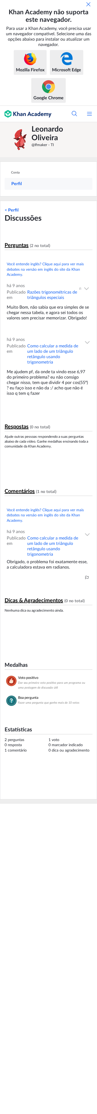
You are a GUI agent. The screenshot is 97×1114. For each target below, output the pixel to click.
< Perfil (12, 210)
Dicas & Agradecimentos (34, 600)
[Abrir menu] (89, 114)
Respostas (17, 426)
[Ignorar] (88, 4)
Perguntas (17, 245)
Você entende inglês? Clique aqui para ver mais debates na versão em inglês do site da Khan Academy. (45, 269)
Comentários (20, 491)
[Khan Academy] (25, 114)
